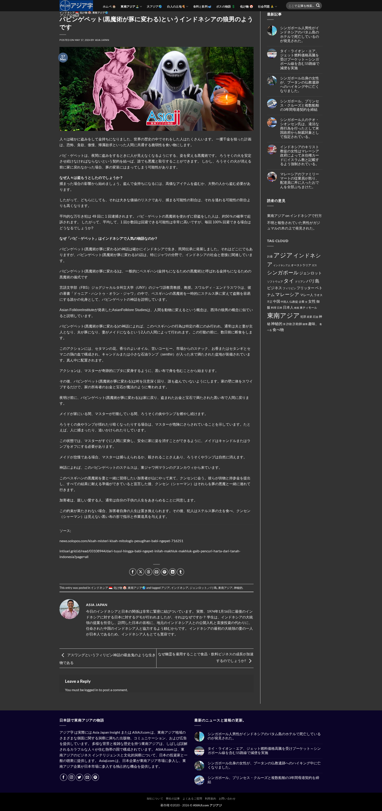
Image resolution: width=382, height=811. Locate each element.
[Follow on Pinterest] (95, 777)
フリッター (305, 288)
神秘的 (238, 587)
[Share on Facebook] (132, 572)
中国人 (285, 301)
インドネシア (179, 587)
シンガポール (283, 272)
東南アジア (225, 587)
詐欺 (289, 324)
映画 (296, 307)
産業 (309, 316)
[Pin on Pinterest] (164, 572)
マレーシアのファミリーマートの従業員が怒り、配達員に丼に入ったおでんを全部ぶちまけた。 (299, 180)
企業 (301, 301)
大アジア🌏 (154, 6)
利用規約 (210, 798)
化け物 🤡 (246, 6)
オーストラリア (301, 265)
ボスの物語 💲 (225, 6)
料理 (273, 307)
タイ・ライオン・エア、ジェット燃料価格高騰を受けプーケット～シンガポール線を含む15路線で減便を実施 (299, 59)
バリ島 (212, 587)
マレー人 (306, 295)
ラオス (318, 295)
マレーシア (287, 294)
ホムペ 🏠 (109, 6)
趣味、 (313, 323)
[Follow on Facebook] (63, 777)
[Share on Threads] (148, 572)
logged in (91, 690)
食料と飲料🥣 (202, 6)
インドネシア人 (281, 265)
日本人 (288, 307)
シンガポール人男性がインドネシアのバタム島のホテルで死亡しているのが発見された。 (299, 34)
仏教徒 (293, 301)
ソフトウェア (275, 281)
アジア (165, 587)
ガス (314, 265)
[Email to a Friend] (156, 572)
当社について (155, 798)
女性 (312, 301)
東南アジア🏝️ (130, 6)
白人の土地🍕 (176, 6)
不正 (269, 301)
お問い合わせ (227, 798)
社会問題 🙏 (266, 6)
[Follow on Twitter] (79, 777)
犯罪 (303, 316)
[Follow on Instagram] (71, 777)
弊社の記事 (173, 798)
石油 (315, 316)
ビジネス (274, 288)
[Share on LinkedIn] (172, 572)
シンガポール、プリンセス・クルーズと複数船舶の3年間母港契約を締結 (299, 105)
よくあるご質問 (192, 798)
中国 (276, 301)
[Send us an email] (87, 777)
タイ (289, 280)
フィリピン (289, 288)
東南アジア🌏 (100, 12)
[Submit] (318, 6)
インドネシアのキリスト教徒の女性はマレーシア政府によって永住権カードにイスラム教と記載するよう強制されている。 (299, 155)
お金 (270, 256)
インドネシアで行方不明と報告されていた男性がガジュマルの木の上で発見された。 (294, 221)
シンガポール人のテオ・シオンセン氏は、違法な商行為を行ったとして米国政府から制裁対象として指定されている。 (299, 128)
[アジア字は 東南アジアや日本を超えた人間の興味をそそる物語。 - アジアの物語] (77, 5)
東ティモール (308, 307)
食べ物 (278, 329)
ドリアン (300, 281)
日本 (279, 307)
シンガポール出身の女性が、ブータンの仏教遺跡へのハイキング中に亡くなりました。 (299, 84)
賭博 (305, 324)
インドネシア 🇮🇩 (68, 12)
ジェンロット (198, 587)
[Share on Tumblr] (180, 572)
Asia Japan (102, 39)
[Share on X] (140, 572)
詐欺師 (297, 324)
